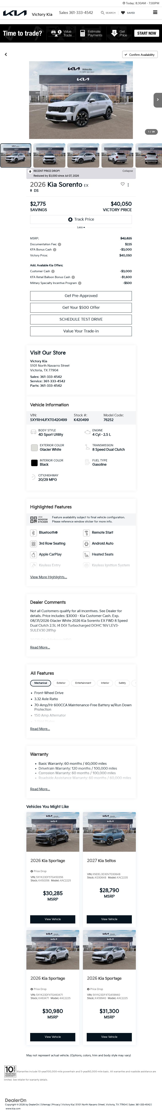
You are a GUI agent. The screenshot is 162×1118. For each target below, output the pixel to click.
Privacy (56, 1104)
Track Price (84, 219)
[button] (6, 54)
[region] (81, 260)
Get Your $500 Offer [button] (81, 307)
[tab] (40, 683)
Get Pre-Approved (81, 296)
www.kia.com (13, 1108)
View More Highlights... (48, 577)
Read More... (40, 648)
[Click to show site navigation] (155, 12)
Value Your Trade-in (81, 331)
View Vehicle (53, 919)
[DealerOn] (16, 1100)
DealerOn (34, 1104)
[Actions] (128, 185)
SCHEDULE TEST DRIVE (81, 319)
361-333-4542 (51, 377)
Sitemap (45, 1104)
